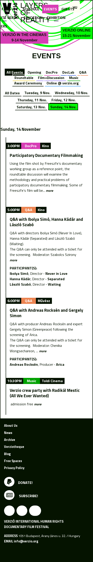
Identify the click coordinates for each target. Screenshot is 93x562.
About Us (10, 425)
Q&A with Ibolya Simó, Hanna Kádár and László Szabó (46, 222)
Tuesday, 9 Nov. (37, 92)
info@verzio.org (26, 541)
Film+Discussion (51, 77)
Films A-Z (10, 9)
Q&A (82, 72)
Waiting (54, 284)
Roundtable (23, 77)
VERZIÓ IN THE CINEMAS (24, 37)
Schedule (31, 9)
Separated (56, 279)
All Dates (12, 92)
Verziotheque (14, 446)
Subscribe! (28, 496)
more (49, 190)
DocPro (52, 72)
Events (50, 9)
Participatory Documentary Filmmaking (46, 155)
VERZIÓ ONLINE (77, 33)
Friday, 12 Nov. (63, 100)
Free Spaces (13, 460)
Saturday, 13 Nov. (31, 107)
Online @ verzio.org (62, 83)
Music (74, 77)
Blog (7, 453)
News (8, 432)
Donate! (25, 482)
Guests (67, 9)
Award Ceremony (28, 83)
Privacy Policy (14, 467)
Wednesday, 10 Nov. (71, 92)
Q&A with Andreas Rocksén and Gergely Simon (46, 313)
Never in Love (56, 273)
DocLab (68, 72)
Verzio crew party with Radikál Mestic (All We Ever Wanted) (45, 393)
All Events (15, 72)
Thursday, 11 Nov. (32, 100)
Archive (9, 439)
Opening (34, 72)
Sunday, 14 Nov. (63, 107)
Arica (60, 364)
